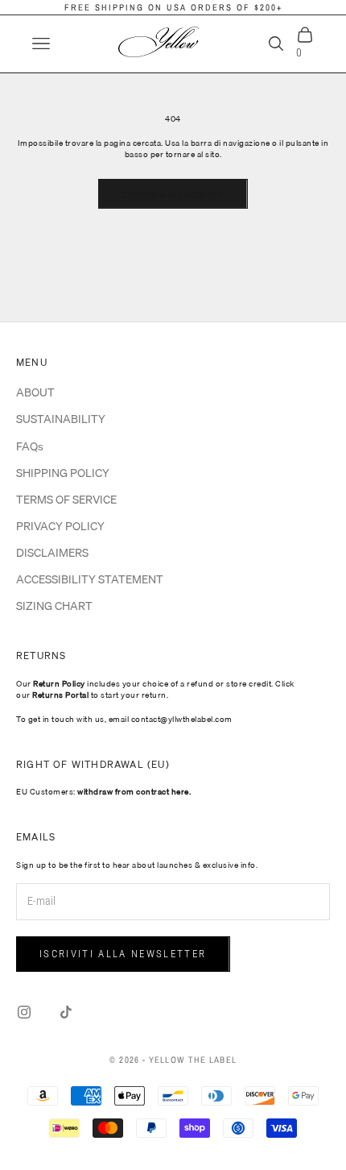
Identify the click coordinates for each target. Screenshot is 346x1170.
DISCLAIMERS (52, 553)
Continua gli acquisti (173, 194)
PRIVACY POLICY (60, 526)
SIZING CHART (54, 606)
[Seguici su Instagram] (24, 1012)
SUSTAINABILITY (60, 419)
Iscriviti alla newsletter (123, 954)
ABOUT (35, 392)
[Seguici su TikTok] (66, 1012)
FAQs (29, 446)
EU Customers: (103, 791)
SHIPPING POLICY (62, 473)
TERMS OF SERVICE (66, 499)
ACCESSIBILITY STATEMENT (89, 579)
